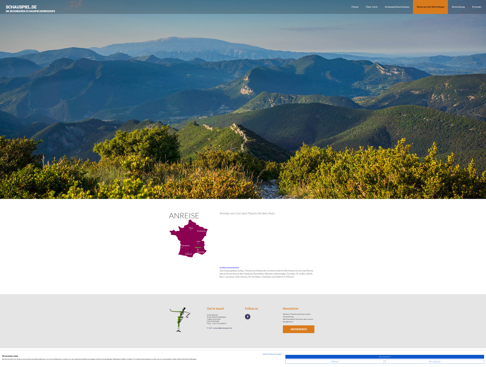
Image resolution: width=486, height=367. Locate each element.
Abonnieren (298, 329)
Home (354, 6)
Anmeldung (458, 6)
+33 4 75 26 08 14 (219, 323)
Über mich (372, 6)
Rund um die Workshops (430, 6)
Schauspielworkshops (397, 6)
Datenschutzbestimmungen (272, 354)
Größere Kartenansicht (229, 268)
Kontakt (476, 6)
